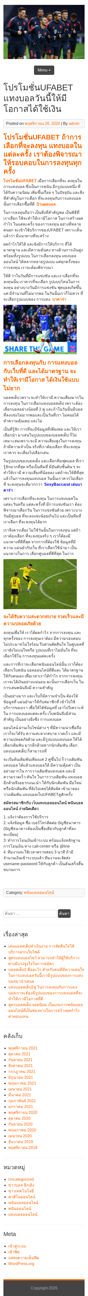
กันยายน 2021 (20, 1060)
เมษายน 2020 (20, 1136)
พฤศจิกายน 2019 (22, 1148)
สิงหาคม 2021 (20, 1066)
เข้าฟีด (14, 1252)
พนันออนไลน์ (19, 1209)
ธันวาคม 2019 (20, 1142)
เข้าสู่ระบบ (17, 1246)
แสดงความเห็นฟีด (23, 1258)
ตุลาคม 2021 (19, 1054)
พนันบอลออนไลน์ (39, 892)
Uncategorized (21, 1179)
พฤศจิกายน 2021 (22, 1048)
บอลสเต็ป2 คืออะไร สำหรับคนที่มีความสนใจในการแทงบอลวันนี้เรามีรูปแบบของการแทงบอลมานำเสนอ (46, 975)
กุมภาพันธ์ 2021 (22, 1101)
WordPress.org (21, 1264)
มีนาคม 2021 (19, 1095)
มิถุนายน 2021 (20, 1077)
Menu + (44, 70)
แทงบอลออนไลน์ (22, 1214)
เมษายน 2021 (20, 1089)
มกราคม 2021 (20, 1107)
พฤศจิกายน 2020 (22, 1112)
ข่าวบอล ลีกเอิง (21, 1185)
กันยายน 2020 (20, 1124)
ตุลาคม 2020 (19, 1118)
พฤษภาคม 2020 (22, 1130)
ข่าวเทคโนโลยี (21, 1191)
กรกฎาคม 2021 (21, 1071)
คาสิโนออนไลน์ (21, 1197)
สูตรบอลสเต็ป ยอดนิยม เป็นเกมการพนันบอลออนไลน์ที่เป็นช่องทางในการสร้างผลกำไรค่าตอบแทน (45, 1011)
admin (74, 123)
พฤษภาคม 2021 (22, 1083)
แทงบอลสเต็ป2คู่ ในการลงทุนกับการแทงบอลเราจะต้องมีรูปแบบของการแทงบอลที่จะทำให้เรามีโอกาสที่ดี (45, 993)
